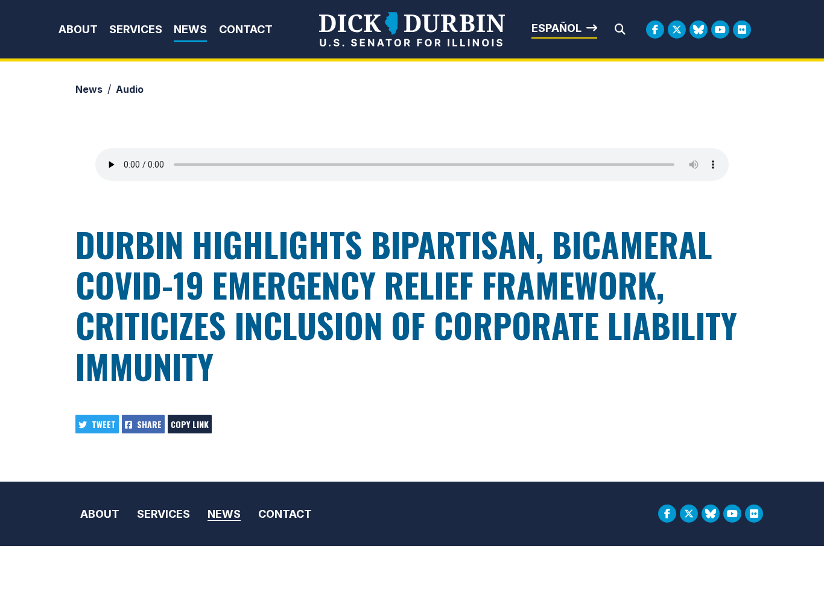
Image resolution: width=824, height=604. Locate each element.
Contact (246, 29)
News (190, 29)
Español (556, 28)
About (78, 29)
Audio (130, 89)
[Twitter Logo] (677, 29)
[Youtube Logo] (720, 29)
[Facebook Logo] (655, 29)
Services (135, 29)
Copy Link (190, 424)
